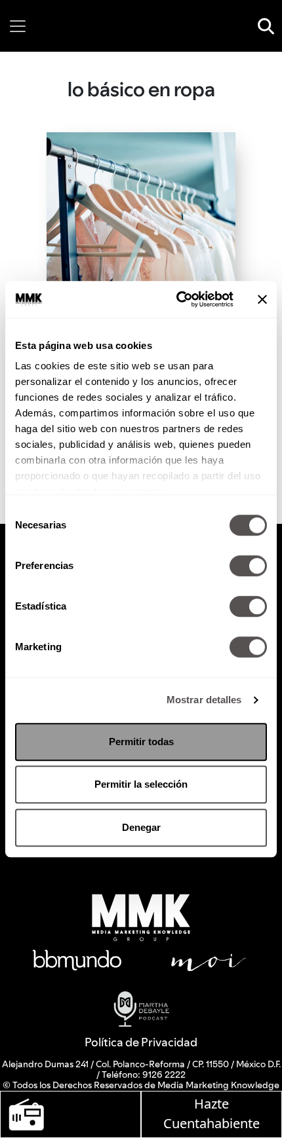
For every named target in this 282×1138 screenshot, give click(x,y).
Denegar (141, 827)
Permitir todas (141, 741)
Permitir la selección (141, 784)
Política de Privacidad (141, 1042)
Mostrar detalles (204, 699)
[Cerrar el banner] (262, 299)
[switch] (248, 565)
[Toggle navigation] (18, 26)
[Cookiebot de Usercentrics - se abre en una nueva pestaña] (177, 299)
